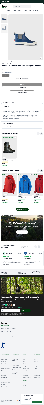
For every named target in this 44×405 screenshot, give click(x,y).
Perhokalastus (25, 356)
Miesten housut (4, 366)
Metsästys (25, 383)
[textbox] (22, 114)
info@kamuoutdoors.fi (4, 338)
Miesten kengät (4, 359)
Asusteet (3, 384)
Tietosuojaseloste (37, 375)
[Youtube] (5, 1)
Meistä (14, 10)
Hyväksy (37, 401)
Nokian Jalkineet (6, 63)
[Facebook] (8, 1)
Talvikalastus (25, 375)
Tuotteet (8, 10)
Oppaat (35, 363)
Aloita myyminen (21, 232)
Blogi (19, 10)
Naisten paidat (4, 377)
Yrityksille (25, 10)
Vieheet (24, 363)
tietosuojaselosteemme (11, 314)
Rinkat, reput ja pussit (16, 365)
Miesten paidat (4, 363)
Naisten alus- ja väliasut (5, 382)
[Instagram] (3, 1)
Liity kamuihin (25, 310)
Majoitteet (14, 356)
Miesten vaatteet (4, 356)
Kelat (24, 359)
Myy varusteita (36, 356)
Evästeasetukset (37, 377)
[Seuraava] (41, 133)
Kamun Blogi (36, 361)
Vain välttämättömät (27, 401)
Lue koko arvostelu (6, 264)
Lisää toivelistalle (22, 87)
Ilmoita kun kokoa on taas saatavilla (23, 78)
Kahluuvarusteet (26, 368)
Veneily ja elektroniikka (27, 377)
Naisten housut (4, 379)
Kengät (9, 61)
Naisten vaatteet (4, 61)
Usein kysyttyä (36, 366)
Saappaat (12, 61)
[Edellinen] (38, 133)
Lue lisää (28, 399)
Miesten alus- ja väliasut (5, 368)
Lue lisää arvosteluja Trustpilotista (24, 247)
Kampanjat (35, 10)
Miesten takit (3, 361)
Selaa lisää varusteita (21, 209)
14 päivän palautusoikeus (29, 90)
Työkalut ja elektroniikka (16, 367)
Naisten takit (3, 375)
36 (5, 75)
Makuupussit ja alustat (16, 362)
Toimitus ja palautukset (38, 370)
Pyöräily (24, 385)
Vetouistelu (25, 370)
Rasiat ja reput (25, 366)
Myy (30, 10)
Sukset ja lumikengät (16, 369)
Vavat (24, 361)
